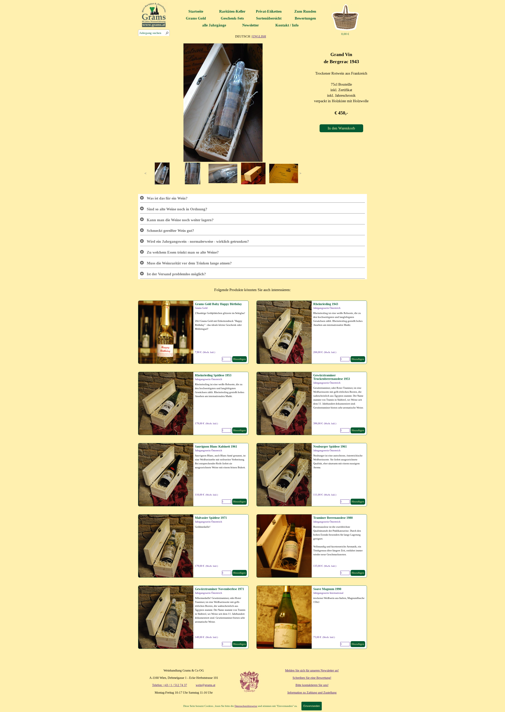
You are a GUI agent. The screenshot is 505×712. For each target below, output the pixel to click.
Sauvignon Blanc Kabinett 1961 (216, 446)
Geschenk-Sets (232, 18)
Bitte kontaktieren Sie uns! (312, 685)
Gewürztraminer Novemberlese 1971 (219, 589)
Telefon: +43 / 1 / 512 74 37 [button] (169, 685)
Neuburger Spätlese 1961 (330, 446)
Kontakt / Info (287, 25)
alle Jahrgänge (214, 25)
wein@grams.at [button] (205, 685)
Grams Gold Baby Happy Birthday (218, 304)
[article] (193, 332)
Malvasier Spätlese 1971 (211, 517)
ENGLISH (259, 36)
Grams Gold (196, 18)
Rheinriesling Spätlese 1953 (213, 375)
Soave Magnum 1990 (327, 589)
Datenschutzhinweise (246, 706)
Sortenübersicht (268, 18)
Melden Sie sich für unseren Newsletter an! (312, 670)
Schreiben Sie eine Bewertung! (312, 677)
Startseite (195, 11)
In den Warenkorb (341, 128)
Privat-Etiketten (269, 11)
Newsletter (250, 25)
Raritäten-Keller (232, 11)
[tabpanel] (250, 36)
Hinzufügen (239, 359)
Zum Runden (305, 11)
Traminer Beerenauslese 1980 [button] (333, 517)
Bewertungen (305, 18)
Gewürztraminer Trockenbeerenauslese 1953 (331, 377)
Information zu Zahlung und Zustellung (312, 692)
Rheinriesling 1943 (325, 304)
